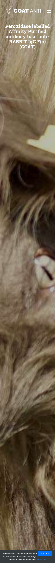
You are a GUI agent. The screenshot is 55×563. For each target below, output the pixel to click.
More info (41, 559)
